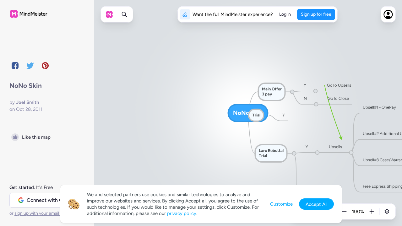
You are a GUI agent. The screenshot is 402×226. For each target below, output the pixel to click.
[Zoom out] (344, 211)
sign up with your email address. (45, 213)
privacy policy (181, 213)
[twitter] (30, 65)
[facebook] (15, 65)
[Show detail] (387, 211)
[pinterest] (45, 65)
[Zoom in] (372, 211)
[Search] (124, 14)
